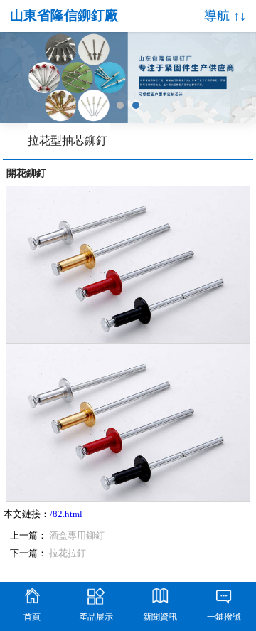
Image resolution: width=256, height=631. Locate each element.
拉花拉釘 (67, 553)
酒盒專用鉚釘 (77, 536)
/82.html (66, 514)
